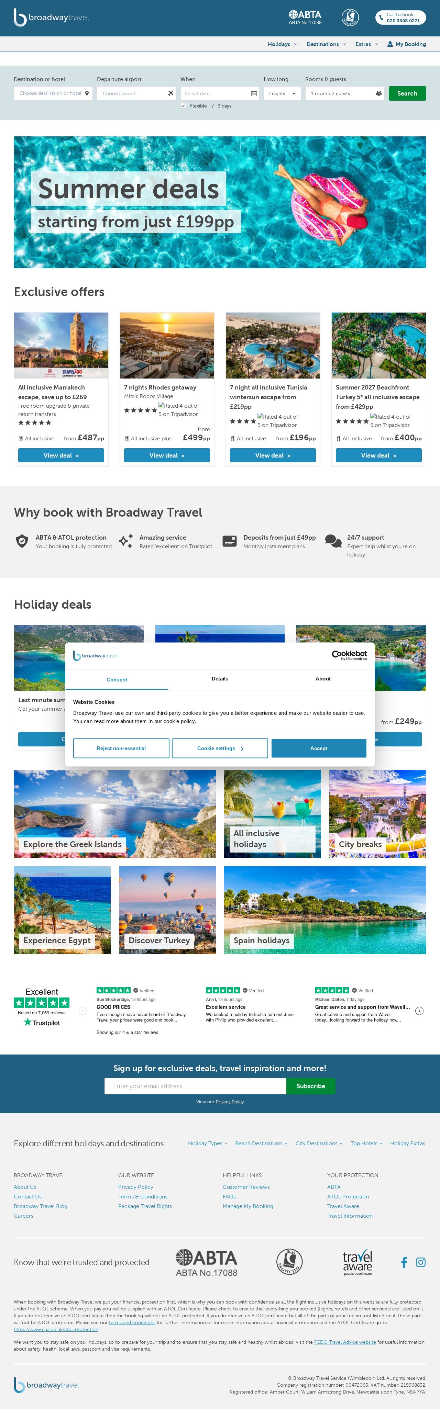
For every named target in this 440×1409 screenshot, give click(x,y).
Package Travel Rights (145, 1206)
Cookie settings (216, 748)
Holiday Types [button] (205, 1143)
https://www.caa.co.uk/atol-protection (56, 1329)
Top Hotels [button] (364, 1143)
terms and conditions (132, 1322)
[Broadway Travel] (51, 17)
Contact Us (28, 1196)
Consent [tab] (117, 679)
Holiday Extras (407, 1143)
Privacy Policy (230, 1101)
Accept (319, 748)
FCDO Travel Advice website (345, 1342)
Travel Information (350, 1216)
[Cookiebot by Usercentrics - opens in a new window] (337, 656)
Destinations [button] (323, 44)
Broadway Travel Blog (40, 1206)
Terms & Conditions (142, 1196)
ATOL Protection (348, 1196)
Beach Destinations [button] (259, 1143)
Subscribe (311, 1086)
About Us (25, 1187)
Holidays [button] (279, 44)
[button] (53, 93)
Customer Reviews (246, 1187)
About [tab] (323, 678)
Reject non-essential (121, 748)
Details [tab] (220, 678)
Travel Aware (343, 1206)
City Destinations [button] (317, 1143)
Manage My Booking (248, 1206)
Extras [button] (363, 44)
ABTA (334, 1187)
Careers (23, 1216)
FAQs (229, 1196)
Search (407, 93)
